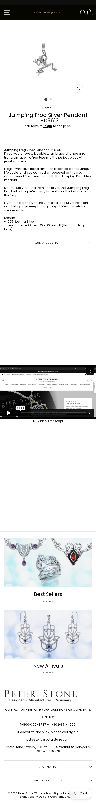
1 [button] (45, 99)
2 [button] (51, 99)
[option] (48, 57)
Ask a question (48, 242)
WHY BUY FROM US (48, 780)
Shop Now (48, 601)
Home (46, 108)
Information (48, 766)
